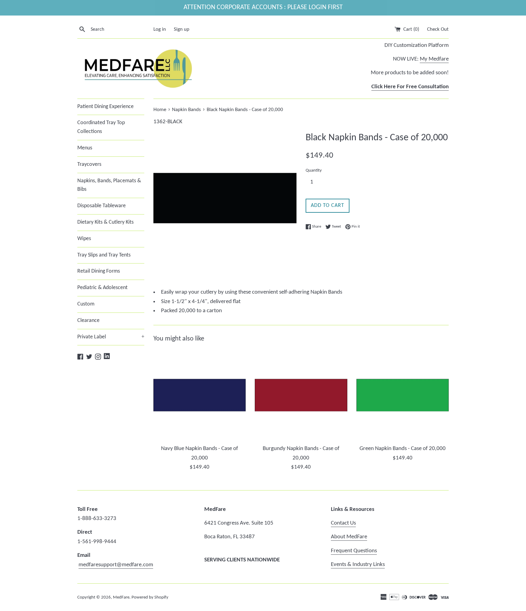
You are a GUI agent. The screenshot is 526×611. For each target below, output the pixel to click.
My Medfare (434, 59)
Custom (85, 304)
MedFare (121, 597)
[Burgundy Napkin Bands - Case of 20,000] (301, 395)
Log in (159, 29)
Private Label (110, 337)
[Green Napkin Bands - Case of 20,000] (402, 395)
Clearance (88, 320)
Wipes (84, 239)
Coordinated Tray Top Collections (101, 127)
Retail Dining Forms (98, 271)
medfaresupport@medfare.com (116, 565)
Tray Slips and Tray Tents (104, 255)
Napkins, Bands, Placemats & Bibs (109, 185)
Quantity (314, 170)
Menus (84, 148)
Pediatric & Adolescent (102, 288)
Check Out (438, 29)
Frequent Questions (354, 551)
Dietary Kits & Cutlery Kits (105, 222)
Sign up (181, 29)
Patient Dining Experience (105, 107)
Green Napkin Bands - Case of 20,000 (402, 449)
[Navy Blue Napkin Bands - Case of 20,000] (199, 395)
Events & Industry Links (358, 564)
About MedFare (349, 537)
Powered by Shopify (150, 597)
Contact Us (343, 523)
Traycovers (89, 164)
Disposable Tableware (101, 206)
